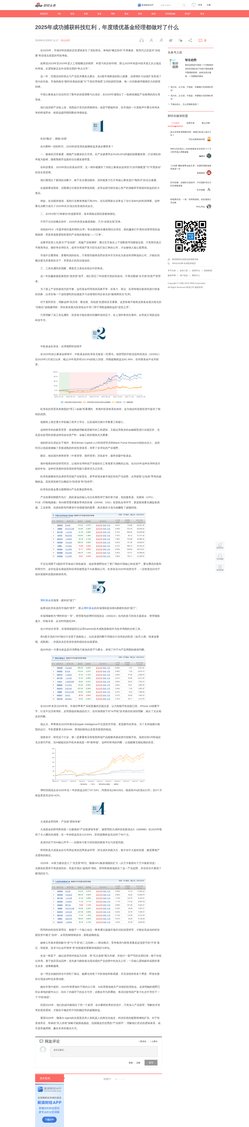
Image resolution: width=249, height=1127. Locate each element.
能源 (154, 14)
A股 (59, 14)
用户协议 (184, 275)
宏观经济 (44, 14)
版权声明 (172, 275)
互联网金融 (170, 14)
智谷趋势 (65, 40)
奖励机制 (208, 270)
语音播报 (141, 40)
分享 (190, 40)
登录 (131, 1062)
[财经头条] (45, 5)
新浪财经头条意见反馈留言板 (185, 259)
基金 (99, 14)
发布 (151, 1062)
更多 (202, 14)
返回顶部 (220, 581)
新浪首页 (220, 548)
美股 (86, 14)
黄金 (126, 14)
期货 (140, 14)
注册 (209, 5)
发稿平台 (196, 270)
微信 (180, 40)
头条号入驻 (175, 52)
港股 (72, 14)
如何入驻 (184, 270)
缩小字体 (151, 40)
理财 (113, 14)
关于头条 (172, 270)
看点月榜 (206, 123)
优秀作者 (190, 123)
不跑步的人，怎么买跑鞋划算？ (185, 104)
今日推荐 (175, 123)
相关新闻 (45, 1078)
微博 (170, 40)
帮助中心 (196, 275)
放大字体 (161, 40)
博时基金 (45, 600)
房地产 (188, 14)
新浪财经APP (147, 5)
